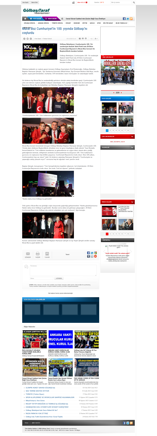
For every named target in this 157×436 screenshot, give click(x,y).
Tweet (67, 254)
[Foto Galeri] (36, 19)
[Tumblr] (88, 256)
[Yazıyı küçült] (91, 39)
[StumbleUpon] (95, 256)
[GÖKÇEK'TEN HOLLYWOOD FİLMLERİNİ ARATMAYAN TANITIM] (126, 211)
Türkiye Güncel (47, 38)
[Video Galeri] (50, 19)
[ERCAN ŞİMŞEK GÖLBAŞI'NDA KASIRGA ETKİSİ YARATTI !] (126, 224)
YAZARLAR (105, 147)
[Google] (31, 39)
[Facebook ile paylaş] (124, 18)
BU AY (123, 141)
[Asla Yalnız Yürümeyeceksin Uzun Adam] (109, 211)
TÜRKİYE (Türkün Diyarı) (35, 394)
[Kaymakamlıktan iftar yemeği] (126, 108)
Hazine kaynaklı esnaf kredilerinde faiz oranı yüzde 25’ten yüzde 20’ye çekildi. (86, 381)
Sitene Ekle (34, 2)
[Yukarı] (47, 254)
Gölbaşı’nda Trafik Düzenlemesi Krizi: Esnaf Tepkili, (44, 417)
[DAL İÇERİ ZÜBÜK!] (109, 224)
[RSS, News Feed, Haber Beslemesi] (131, 18)
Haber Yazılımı (70, 430)
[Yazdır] (86, 39)
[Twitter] (28, 39)
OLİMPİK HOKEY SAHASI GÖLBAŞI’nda (40, 388)
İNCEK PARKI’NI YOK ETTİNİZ (37, 413)
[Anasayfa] (25, 19)
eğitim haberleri (36, 422)
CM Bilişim (77, 430)
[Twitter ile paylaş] (127, 18)
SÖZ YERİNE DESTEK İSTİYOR (37, 391)
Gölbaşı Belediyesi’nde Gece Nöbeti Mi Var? (42, 410)
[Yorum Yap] (80, 39)
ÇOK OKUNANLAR (108, 136)
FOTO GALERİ (106, 98)
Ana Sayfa (25, 2)
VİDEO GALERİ (106, 202)
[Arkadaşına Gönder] (83, 39)
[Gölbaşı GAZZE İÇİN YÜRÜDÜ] (109, 108)
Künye (26, 422)
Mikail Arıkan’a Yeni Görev (35, 400)
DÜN (111, 141)
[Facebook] (25, 39)
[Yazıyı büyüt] (96, 39)
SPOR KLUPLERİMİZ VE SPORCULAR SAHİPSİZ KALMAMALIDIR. (50, 397)
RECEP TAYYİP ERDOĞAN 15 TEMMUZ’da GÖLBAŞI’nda (47, 404)
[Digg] (92, 256)
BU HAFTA (117, 141)
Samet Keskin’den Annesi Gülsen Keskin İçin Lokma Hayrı (86, 19)
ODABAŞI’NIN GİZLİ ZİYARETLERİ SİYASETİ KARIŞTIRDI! (47, 407)
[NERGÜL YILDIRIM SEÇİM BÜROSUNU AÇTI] (126, 121)
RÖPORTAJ (106, 240)
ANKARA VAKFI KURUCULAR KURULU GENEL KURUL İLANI (59, 353)
